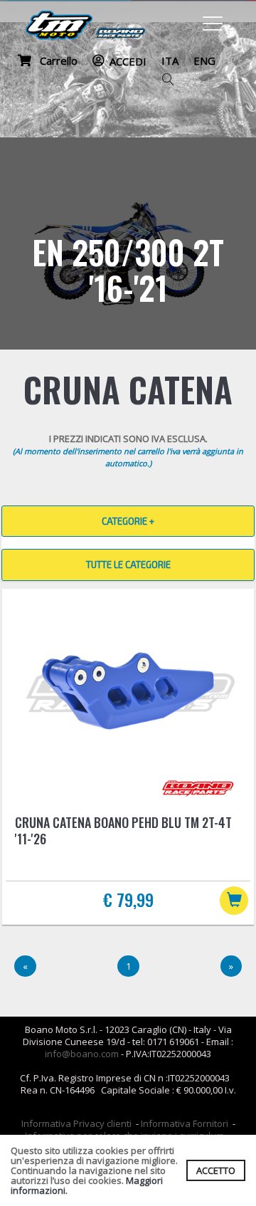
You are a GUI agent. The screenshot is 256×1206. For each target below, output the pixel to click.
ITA (169, 60)
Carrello (54, 60)
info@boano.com (82, 1053)
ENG (204, 60)
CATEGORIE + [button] (128, 521)
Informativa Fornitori (184, 1123)
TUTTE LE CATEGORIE (128, 564)
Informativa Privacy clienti (76, 1123)
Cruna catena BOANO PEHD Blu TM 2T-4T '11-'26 (123, 830)
